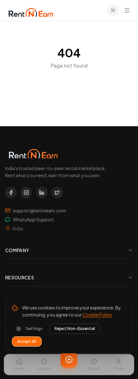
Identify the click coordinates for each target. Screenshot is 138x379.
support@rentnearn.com (39, 210)
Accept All (26, 341)
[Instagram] (26, 192)
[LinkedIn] (41, 192)
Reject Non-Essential (75, 328)
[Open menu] (127, 10)
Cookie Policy (97, 314)
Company (17, 250)
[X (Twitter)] (57, 192)
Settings (34, 328)
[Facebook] (11, 192)
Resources (19, 277)
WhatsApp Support (33, 219)
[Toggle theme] (113, 10)
